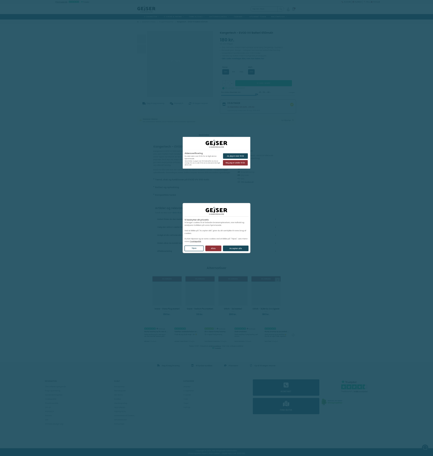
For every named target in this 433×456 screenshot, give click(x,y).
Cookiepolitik (195, 241)
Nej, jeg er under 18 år (235, 163)
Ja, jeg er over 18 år (235, 156)
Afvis (213, 248)
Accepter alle (235, 248)
